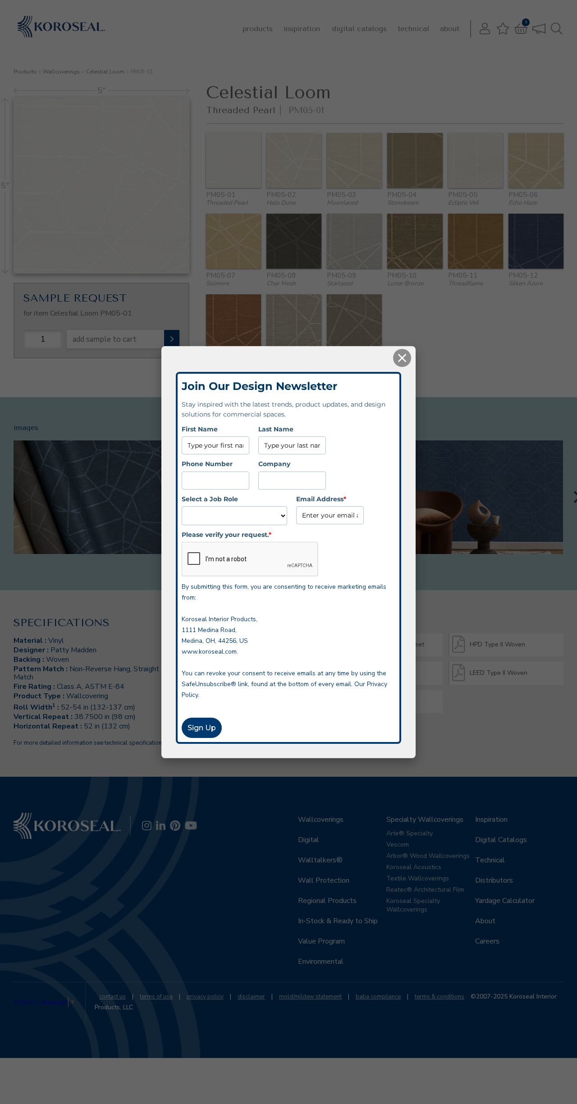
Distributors (494, 880)
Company (274, 463)
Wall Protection (323, 880)
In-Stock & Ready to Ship (338, 921)
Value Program (321, 941)
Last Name (275, 429)
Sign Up (202, 728)
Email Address (321, 499)
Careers (487, 941)
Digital (308, 840)
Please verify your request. (226, 534)
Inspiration (302, 28)
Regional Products (327, 901)
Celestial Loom (105, 71)
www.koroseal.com (209, 651)
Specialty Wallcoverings (424, 820)
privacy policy (205, 997)
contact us (112, 997)
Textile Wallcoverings (417, 878)
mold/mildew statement (310, 997)
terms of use (156, 997)
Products (258, 28)
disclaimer (251, 997)
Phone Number (207, 463)
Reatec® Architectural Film (425, 889)
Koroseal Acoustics (413, 867)
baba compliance (378, 997)
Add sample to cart (105, 339)
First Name (200, 429)
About (449, 28)
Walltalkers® (320, 860)
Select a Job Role (210, 499)
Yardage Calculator (505, 901)
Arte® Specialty (409, 833)
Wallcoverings (61, 71)
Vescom (397, 844)
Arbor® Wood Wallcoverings (428, 856)
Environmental (320, 962)
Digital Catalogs (359, 28)
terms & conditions (439, 997)
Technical (413, 28)
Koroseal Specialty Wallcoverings (413, 905)
